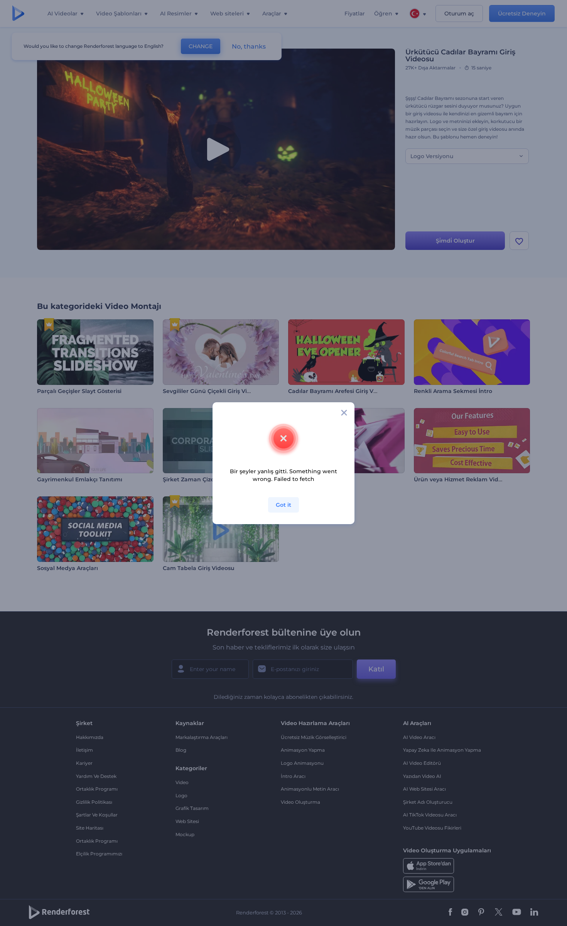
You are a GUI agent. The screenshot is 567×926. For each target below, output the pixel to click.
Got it (283, 504)
